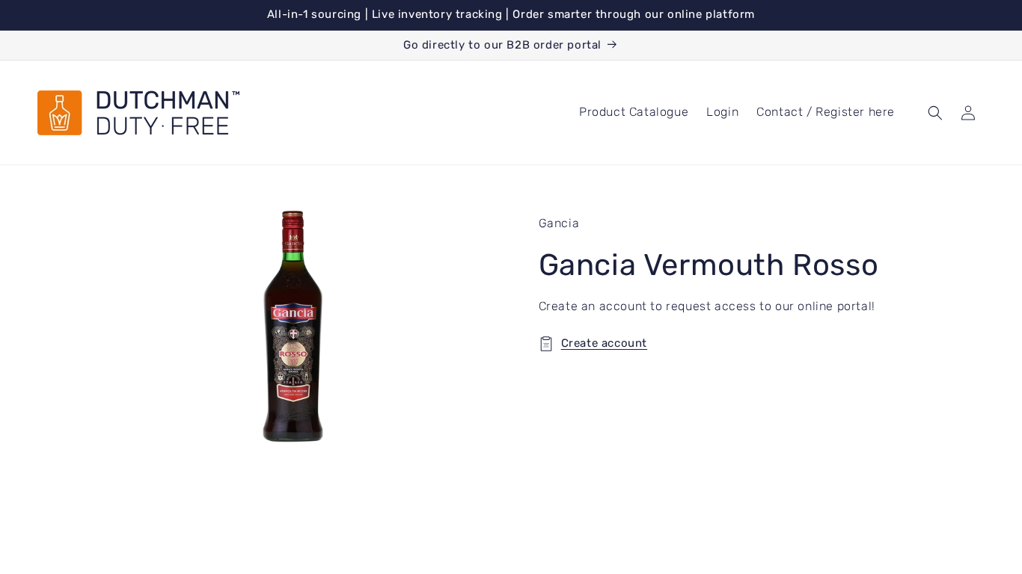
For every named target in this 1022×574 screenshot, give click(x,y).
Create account (604, 343)
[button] (935, 112)
